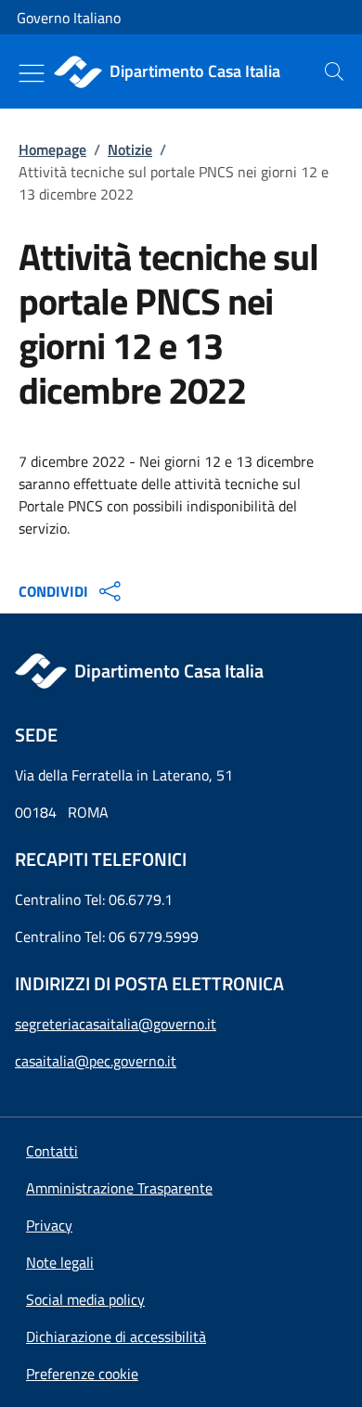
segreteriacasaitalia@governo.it (115, 1024)
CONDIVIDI (53, 591)
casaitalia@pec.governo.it (95, 1061)
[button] (82, 1373)
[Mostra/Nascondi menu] (31, 73)
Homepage (52, 149)
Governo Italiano (69, 17)
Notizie (130, 149)
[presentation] (334, 71)
